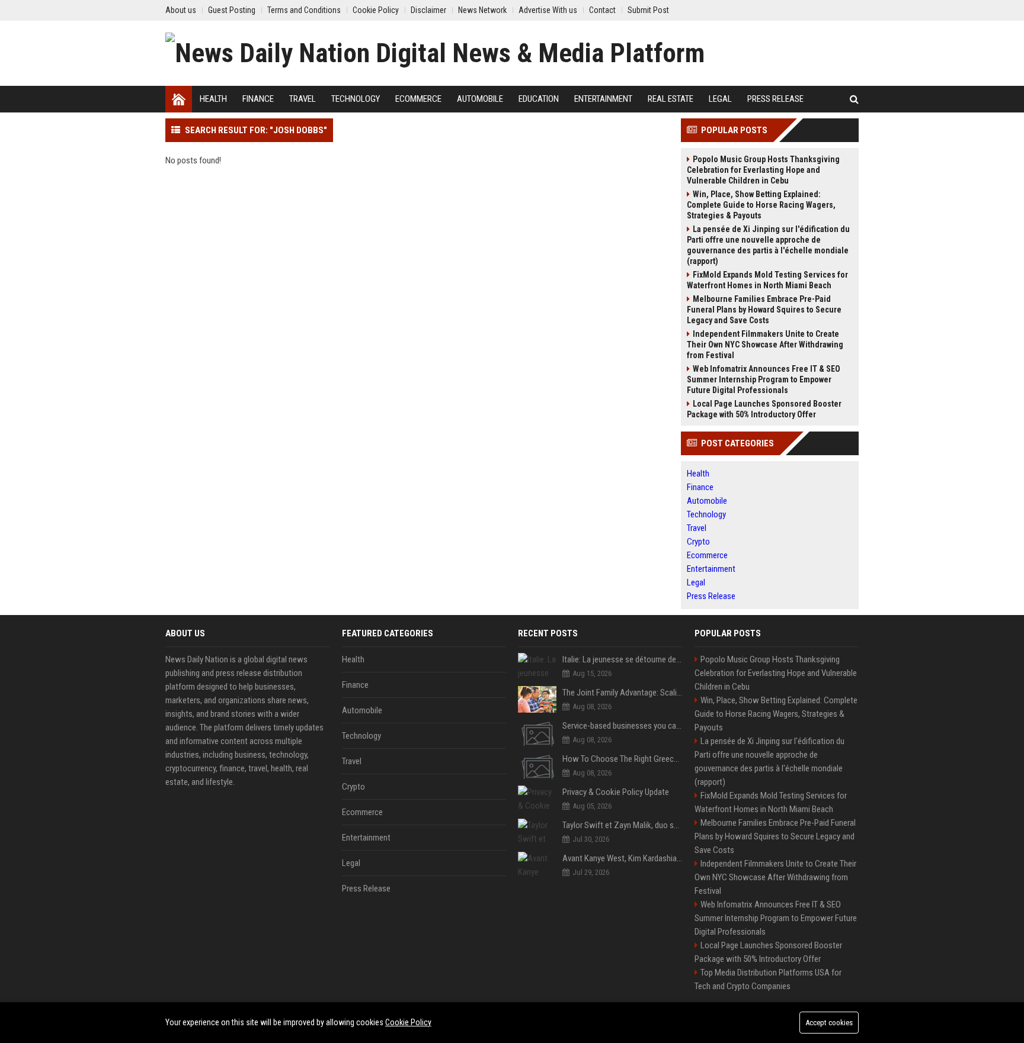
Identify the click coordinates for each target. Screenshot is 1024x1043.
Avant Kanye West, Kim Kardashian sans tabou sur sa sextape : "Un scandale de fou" (622, 858)
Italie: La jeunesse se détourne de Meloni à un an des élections (622, 659)
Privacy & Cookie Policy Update (615, 792)
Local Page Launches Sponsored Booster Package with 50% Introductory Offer (764, 409)
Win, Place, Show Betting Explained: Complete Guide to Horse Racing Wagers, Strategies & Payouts (761, 204)
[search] (854, 99)
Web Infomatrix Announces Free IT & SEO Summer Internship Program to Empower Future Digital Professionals (763, 379)
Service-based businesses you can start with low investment (622, 725)
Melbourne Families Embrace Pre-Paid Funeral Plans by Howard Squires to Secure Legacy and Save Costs (764, 309)
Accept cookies (829, 1022)
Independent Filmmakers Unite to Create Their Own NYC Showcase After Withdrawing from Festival (765, 344)
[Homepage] (178, 99)
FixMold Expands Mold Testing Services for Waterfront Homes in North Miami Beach (767, 280)
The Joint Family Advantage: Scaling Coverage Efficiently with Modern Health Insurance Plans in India (622, 692)
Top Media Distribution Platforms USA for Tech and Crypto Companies (768, 979)
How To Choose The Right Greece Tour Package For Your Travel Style (622, 759)
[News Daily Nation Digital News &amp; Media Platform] (435, 53)
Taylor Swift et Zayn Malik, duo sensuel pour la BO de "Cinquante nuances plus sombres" (622, 825)
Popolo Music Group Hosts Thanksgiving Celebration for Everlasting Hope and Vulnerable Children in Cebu (763, 169)
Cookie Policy (408, 1022)
